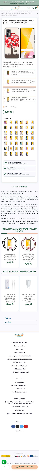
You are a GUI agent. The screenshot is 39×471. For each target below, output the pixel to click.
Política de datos (20, 369)
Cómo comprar (19, 352)
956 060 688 (20, 410)
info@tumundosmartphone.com (20, 413)
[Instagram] (17, 426)
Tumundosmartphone (19, 343)
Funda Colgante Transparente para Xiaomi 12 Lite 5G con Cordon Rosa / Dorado (28, 257)
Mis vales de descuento (19, 385)
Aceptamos (19, 431)
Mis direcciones (19, 389)
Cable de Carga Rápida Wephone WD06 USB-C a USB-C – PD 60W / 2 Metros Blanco (10, 298)
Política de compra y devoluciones (19, 359)
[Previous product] (36, 13)
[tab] (19, 318)
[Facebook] (13, 426)
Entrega (8, 318)
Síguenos (19, 422)
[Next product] (37, 13)
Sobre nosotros (19, 346)
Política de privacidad (19, 366)
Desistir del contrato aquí (20, 372)
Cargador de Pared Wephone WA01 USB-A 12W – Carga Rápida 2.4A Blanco (28, 298)
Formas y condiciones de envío (20, 356)
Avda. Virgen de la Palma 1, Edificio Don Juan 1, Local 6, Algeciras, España (20, 402)
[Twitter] (22, 426)
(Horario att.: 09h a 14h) (20, 407)
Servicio (8, 322)
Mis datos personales (19, 392)
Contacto (19, 349)
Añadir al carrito (26, 467)
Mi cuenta (19, 379)
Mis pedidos (19, 382)
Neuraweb (18, 463)
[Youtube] (26, 426)
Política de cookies (19, 362)
